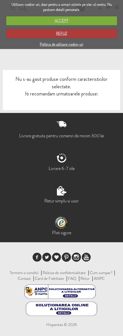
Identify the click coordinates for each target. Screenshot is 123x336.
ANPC (99, 278)
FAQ (72, 278)
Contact (24, 278)
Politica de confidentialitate (64, 273)
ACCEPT (61, 20)
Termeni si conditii (24, 273)
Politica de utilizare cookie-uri (61, 44)
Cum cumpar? (101, 273)
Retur (85, 278)
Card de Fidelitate (49, 278)
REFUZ (61, 33)
